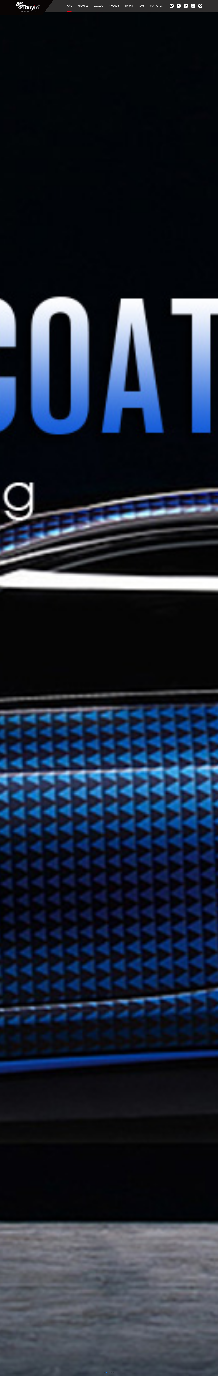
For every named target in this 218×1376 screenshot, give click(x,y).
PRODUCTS (114, 6)
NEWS (141, 6)
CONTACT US (156, 6)
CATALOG (98, 6)
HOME (69, 6)
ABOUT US (83, 6)
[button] (104, 1372)
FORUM (129, 6)
